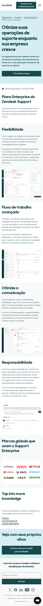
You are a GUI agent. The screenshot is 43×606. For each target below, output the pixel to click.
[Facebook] (15, 590)
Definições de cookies (14, 598)
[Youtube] (27, 590)
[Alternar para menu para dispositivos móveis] (39, 5)
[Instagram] (33, 590)
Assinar (21, 582)
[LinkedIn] (21, 590)
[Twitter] (10, 590)
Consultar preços (21, 74)
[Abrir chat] (37, 600)
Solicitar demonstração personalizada (21, 550)
